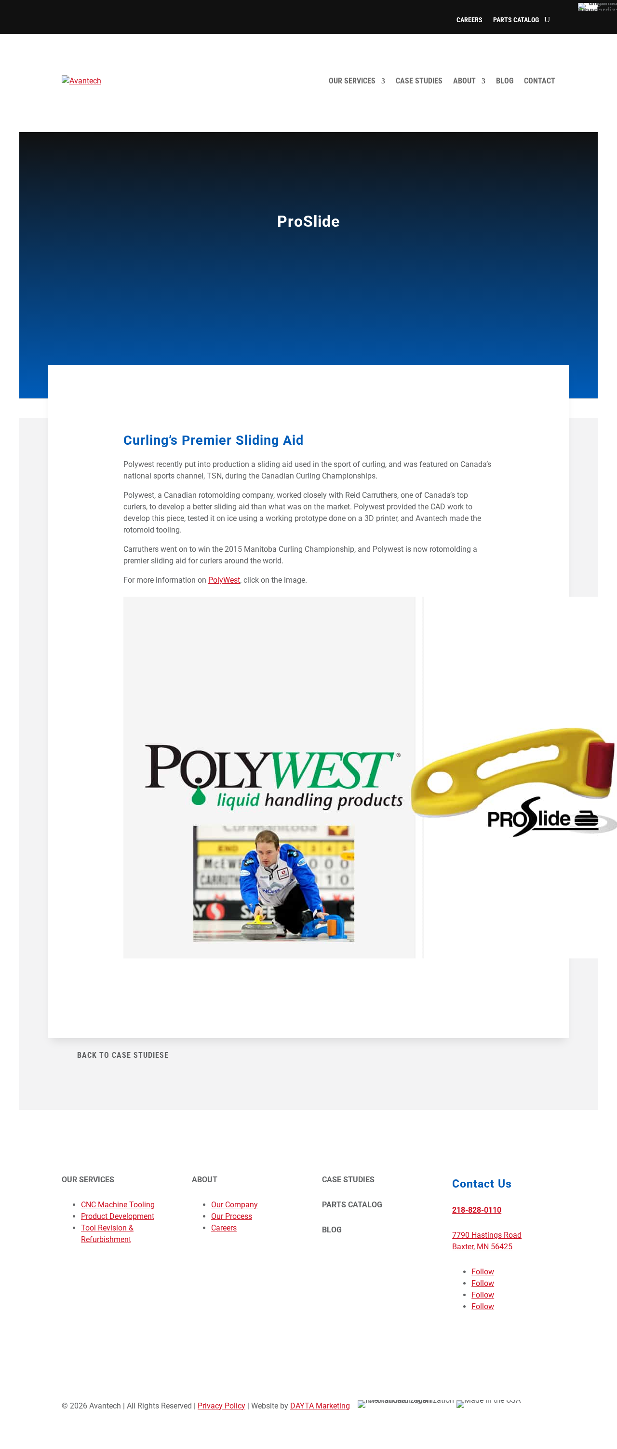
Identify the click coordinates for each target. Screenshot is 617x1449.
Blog (504, 80)
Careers (469, 20)
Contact (539, 80)
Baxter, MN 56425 (482, 1246)
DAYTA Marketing (320, 1405)
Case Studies (419, 80)
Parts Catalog (516, 20)
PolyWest (224, 580)
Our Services (352, 80)
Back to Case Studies (120, 1055)
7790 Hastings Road (487, 1235)
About (464, 80)
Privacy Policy (221, 1405)
